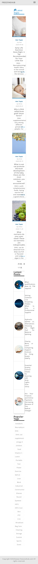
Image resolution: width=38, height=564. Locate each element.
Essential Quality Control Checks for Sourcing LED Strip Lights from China (28, 376)
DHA (16, 431)
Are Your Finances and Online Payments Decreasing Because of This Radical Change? (29, 402)
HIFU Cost (19, 508)
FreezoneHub (8, 2)
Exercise (18, 471)
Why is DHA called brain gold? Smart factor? (19, 112)
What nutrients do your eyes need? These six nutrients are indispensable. (19, 238)
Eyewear (18, 501)
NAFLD (17, 475)
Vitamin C (18, 453)
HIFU (17, 504)
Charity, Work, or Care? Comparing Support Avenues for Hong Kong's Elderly (29, 349)
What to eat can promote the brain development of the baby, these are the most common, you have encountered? (19, 173)
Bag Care (18, 526)
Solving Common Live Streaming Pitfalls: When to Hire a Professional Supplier (29, 303)
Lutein (17, 457)
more (23, 127)
